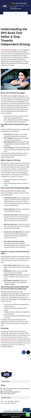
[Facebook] (24, 352)
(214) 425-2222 (19, 3)
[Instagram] (28, 352)
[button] (15, 14)
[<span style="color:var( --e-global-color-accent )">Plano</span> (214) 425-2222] (10, 2)
